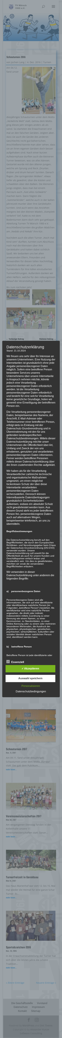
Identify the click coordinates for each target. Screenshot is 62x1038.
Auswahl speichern (30, 678)
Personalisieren (30, 686)
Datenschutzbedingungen (31, 691)
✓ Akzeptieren (30, 668)
